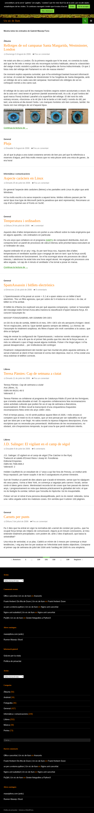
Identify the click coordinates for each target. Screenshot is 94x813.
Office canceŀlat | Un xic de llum (17, 596)
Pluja (7, 143)
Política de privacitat (12, 661)
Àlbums (7, 41)
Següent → (78, 559)
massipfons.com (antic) (14, 634)
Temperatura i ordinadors (22, 221)
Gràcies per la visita (12, 656)
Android (7, 697)
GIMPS (49, 240)
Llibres (7, 369)
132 (53, 559)
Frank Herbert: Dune (57, 601)
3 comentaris (41, 290)
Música (7, 725)
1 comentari (38, 226)
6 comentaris (39, 449)
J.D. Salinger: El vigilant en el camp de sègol (37, 444)
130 (38, 559)
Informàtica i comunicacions (17, 174)
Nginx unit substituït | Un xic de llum (19, 612)
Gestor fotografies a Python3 (38, 618)
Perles (6, 731)
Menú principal (91, 21)
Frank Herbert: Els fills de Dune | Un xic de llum (24, 601)
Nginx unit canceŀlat (49, 607)
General (7, 139)
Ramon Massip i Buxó (13, 640)
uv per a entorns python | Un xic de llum (21, 607)
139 (67, 559)
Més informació (47, 11)
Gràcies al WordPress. (26, 810)
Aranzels (38, 596)
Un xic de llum (12, 20)
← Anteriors (16, 559)
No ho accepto (83, 6)
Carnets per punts (16, 517)
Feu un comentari (42, 54)
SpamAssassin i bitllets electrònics (29, 285)
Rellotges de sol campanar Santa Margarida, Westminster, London (46, 47)
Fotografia (8, 703)
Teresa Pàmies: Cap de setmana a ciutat (32, 373)
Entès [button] (72, 6)
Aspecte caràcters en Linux (23, 178)
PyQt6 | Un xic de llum (13, 618)
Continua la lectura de (16, 128)
